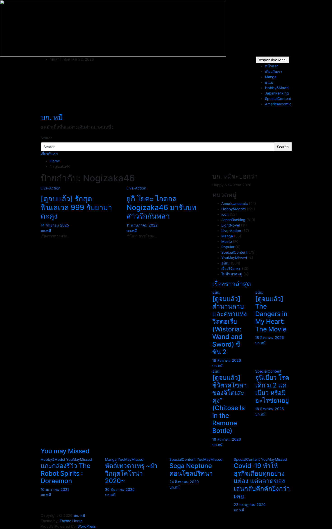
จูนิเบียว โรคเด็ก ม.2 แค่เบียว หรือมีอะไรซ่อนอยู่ (272, 389)
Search (46, 138)
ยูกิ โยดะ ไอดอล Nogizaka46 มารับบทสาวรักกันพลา (161, 207)
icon (225, 214)
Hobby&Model (277, 87)
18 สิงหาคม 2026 (226, 360)
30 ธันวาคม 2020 (120, 489)
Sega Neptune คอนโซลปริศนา (191, 469)
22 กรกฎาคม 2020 (250, 504)
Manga (270, 77)
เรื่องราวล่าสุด (231, 284)
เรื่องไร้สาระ (231, 268)
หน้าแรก (271, 66)
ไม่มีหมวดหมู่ (231, 274)
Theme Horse (71, 521)
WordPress (86, 526)
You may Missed (65, 451)
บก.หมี (46, 230)
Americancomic (278, 104)
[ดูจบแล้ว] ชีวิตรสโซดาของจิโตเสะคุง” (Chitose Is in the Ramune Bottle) (229, 404)
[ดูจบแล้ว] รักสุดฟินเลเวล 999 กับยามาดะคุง (76, 207)
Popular (227, 247)
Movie (226, 241)
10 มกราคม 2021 (55, 489)
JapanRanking (277, 93)
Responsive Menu (273, 60)
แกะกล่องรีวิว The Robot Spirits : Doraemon (65, 473)
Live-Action (50, 188)
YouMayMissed (234, 257)
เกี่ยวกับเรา (273, 71)
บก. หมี (52, 117)
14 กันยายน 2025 (55, 225)
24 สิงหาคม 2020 (184, 481)
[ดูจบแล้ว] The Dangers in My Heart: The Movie (271, 314)
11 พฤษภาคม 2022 (142, 225)
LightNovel (230, 225)
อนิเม (269, 82)
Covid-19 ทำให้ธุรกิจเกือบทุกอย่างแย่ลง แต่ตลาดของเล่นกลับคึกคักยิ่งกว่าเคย (262, 481)
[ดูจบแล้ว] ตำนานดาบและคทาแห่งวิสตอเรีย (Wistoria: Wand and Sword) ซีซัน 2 (229, 325)
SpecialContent (278, 98)
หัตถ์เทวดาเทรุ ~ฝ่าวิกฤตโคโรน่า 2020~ (131, 473)
